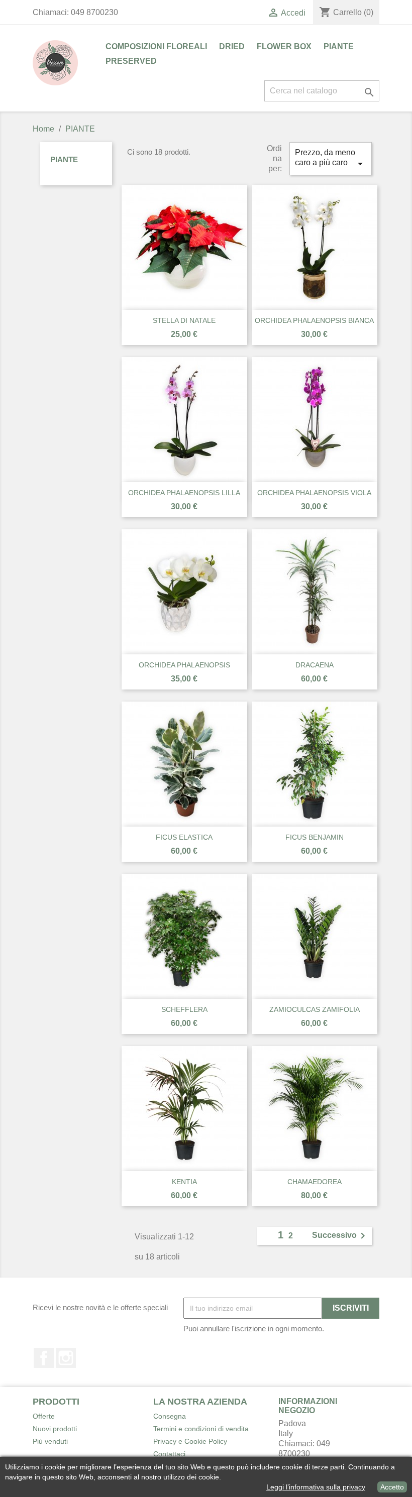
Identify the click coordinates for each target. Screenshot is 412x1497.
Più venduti (50, 1441)
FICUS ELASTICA (184, 837)
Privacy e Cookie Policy (190, 1441)
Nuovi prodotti (55, 1429)
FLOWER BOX (284, 46)
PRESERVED (131, 61)
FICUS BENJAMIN (314, 837)
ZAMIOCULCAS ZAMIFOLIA (314, 1009)
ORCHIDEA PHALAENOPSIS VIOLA (314, 493)
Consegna (169, 1416)
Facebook (44, 1358)
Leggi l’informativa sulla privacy (315, 1487)
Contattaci (169, 1454)
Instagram (66, 1358)
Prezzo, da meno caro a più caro (330, 159)
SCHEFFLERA (184, 1009)
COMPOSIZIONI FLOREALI (156, 46)
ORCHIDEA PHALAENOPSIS (184, 665)
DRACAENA (314, 665)
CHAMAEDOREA (314, 1182)
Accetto (392, 1487)
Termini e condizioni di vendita (201, 1429)
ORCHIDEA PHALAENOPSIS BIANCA (314, 320)
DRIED (232, 46)
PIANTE (339, 46)
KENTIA (184, 1182)
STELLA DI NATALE (184, 320)
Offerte (44, 1416)
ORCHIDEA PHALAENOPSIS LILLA (184, 493)
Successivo (340, 1236)
